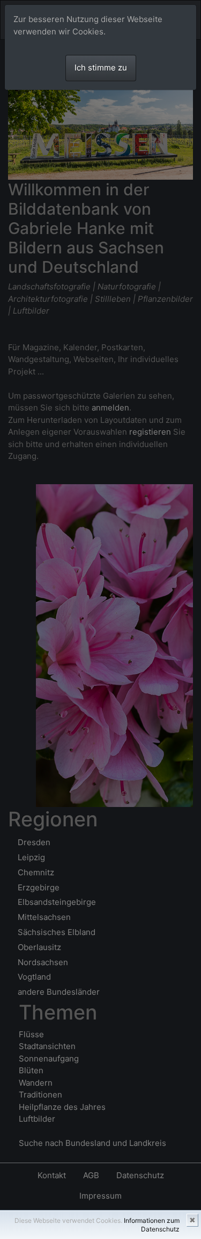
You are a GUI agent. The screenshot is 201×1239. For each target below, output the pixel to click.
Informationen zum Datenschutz (152, 1224)
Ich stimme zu (101, 67)
